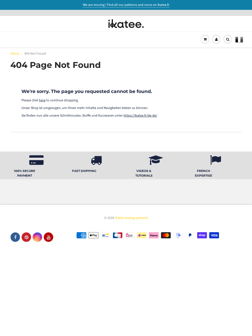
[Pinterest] (26, 237)
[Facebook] (15, 237)
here (42, 100)
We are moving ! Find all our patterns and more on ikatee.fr (126, 4)
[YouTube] (48, 237)
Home (14, 53)
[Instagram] (37, 237)
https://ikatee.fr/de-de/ (140, 115)
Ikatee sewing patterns (131, 217)
